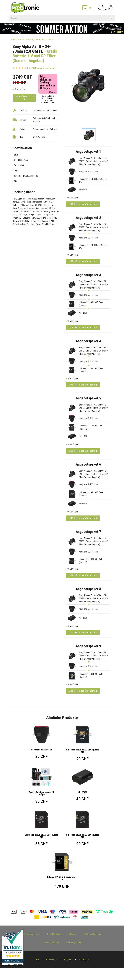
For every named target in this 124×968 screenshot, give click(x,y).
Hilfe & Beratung (54, 934)
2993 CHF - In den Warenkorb (82, 204)
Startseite (15, 39)
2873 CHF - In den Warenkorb (82, 384)
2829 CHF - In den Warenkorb (82, 575)
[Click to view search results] (111, 19)
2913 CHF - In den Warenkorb (82, 327)
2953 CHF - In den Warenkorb (82, 261)
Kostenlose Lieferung (92, 934)
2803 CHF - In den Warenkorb (82, 691)
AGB (37, 959)
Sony (51, 39)
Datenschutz (51, 959)
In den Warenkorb (24, 96)
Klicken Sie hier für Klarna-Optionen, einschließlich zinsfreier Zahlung (48, 99)
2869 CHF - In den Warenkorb (82, 451)
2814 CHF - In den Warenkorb (82, 632)
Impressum (84, 959)
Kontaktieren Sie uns (31, 934)
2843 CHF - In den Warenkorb (82, 518)
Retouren (72, 934)
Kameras (25, 39)
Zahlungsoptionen (51, 942)
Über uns (68, 959)
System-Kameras (39, 39)
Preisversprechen (73, 942)
